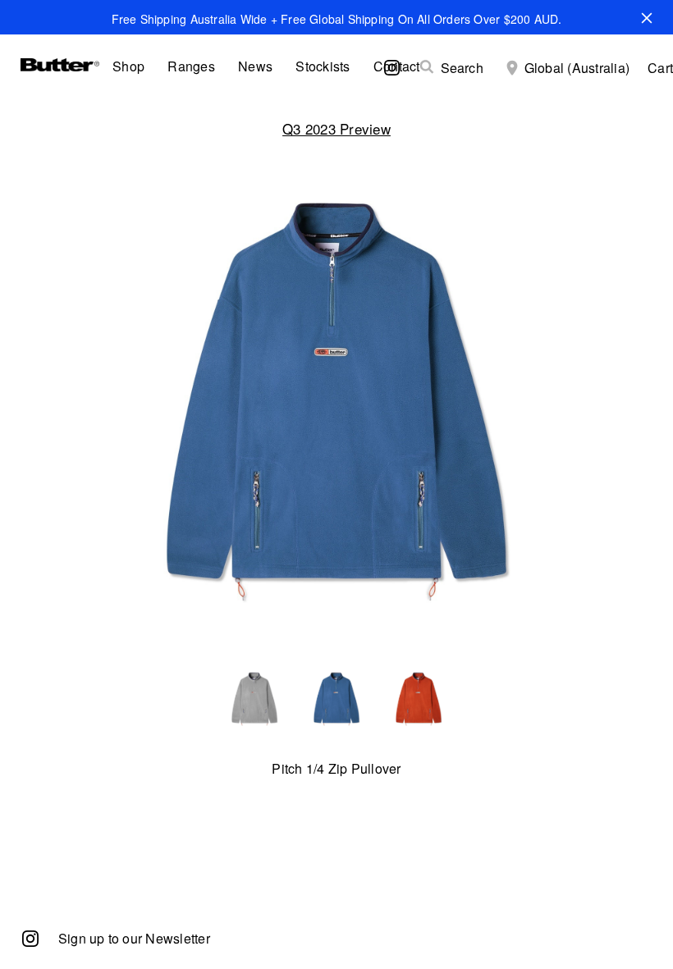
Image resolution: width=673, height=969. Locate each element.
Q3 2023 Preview (336, 128)
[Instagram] (30, 937)
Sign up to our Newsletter (134, 938)
